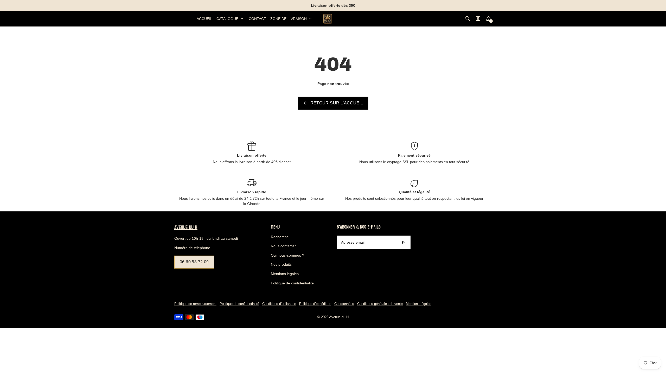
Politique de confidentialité (292, 283)
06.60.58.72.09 (194, 262)
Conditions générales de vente (380, 304)
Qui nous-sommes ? (287, 255)
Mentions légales (285, 274)
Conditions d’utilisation (279, 304)
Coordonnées (344, 304)
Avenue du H (339, 317)
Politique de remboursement (195, 304)
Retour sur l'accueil (333, 103)
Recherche (280, 237)
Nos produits (281, 264)
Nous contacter (283, 246)
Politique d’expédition (315, 304)
